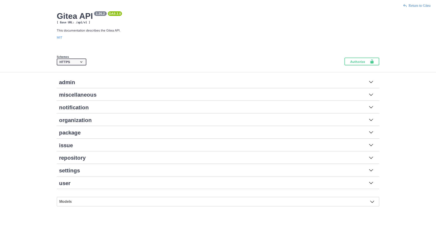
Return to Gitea (420, 5)
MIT (59, 37)
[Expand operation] (371, 82)
